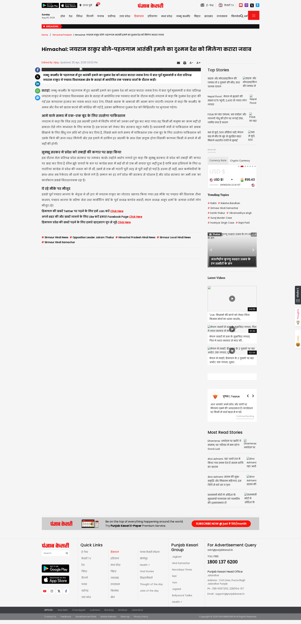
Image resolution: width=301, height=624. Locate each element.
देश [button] (70, 16)
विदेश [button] (79, 16)
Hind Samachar (181, 563)
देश (83, 565)
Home (45, 34)
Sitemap (125, 616)
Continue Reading (245, 416)
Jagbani (177, 556)
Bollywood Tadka (182, 595)
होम (62, 16)
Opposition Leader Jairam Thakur (92, 237)
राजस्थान (115, 584)
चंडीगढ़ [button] (111, 16)
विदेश (84, 571)
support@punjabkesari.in (230, 594)
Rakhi (212, 203)
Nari (174, 576)
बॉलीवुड (144, 558)
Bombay (109, 609)
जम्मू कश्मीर (183, 16)
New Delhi (63, 609)
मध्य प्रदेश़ (166, 16)
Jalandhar (137, 609)
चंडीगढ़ (84, 590)
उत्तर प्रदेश (124, 16)
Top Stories (218, 70)
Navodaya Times (182, 569)
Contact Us (50, 616)
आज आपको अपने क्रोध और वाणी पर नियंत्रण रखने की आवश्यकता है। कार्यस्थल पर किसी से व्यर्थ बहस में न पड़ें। (231, 408)
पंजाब (84, 584)
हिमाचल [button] (139, 16)
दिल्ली (89, 16)
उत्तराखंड (115, 578)
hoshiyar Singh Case (221, 222)
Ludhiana (95, 609)
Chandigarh (79, 609)
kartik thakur (216, 213)
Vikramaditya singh (239, 213)
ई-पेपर (84, 552)
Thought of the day (151, 584)
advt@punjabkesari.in (220, 550)
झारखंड (208, 16)
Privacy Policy (141, 616)
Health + (145, 565)
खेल (113, 597)
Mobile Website (108, 616)
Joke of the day (149, 590)
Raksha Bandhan (229, 203)
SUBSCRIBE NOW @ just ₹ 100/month (221, 524)
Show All (212, 149)
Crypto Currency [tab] (240, 160)
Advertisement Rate (85, 616)
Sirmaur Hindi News (55, 237)
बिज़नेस (115, 590)
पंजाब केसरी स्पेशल (150, 552)
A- (191, 63)
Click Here (116, 211)
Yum (174, 582)
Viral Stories (147, 571)
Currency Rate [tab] (217, 160)
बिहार (197, 16)
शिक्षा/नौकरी (146, 578)
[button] (211, 249)
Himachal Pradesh (62, 34)
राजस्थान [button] (222, 16)
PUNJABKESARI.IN (227, 616)
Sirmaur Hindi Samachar (58, 242)
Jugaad (176, 589)
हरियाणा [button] (152, 16)
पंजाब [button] (100, 16)
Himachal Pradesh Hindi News (135, 237)
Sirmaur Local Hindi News (174, 237)
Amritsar (122, 609)
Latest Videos (216, 278)
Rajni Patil (243, 222)
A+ (198, 63)
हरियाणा (115, 558)
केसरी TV (86, 558)
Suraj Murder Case (220, 218)
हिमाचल (115, 552)
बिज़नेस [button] (235, 16)
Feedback (66, 616)
